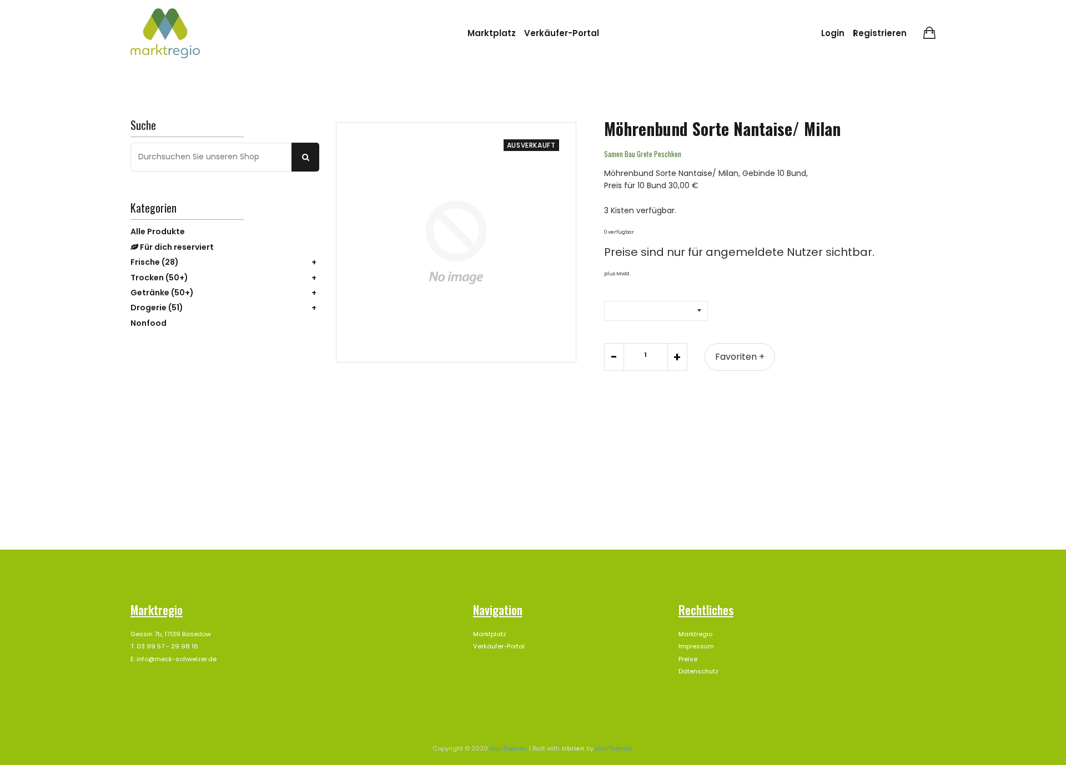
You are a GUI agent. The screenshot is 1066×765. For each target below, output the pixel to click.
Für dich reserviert (176, 247)
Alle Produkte (157, 231)
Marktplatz (491, 33)
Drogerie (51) (156, 307)
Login (832, 33)
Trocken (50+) (159, 277)
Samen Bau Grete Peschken (642, 153)
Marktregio (695, 634)
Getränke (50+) (162, 292)
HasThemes (508, 748)
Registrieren (880, 33)
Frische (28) (154, 262)
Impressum (696, 646)
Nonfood (148, 323)
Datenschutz (698, 671)
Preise (687, 659)
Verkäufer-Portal (561, 33)
